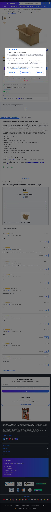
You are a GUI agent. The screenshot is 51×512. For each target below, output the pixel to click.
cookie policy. (25, 68)
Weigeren (11, 72)
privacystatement (17, 68)
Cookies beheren (25, 72)
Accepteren (39, 72)
